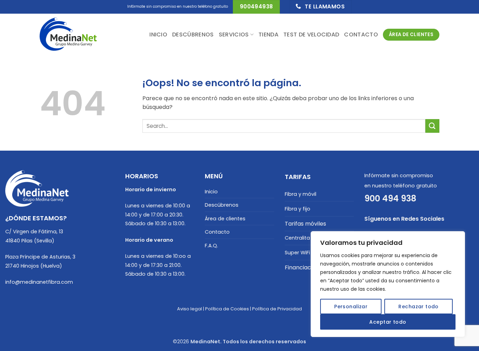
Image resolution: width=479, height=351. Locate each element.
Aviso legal (189, 309)
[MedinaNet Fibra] (75, 35)
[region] (388, 284)
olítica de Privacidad (278, 309)
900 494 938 (390, 198)
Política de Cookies (227, 309)
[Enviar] (432, 126)
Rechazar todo (418, 306)
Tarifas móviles (305, 224)
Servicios (234, 34)
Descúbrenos (193, 34)
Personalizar (350, 306)
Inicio (158, 34)
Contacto (361, 34)
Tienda (268, 34)
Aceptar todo (387, 321)
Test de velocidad (311, 34)
